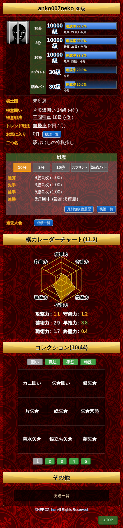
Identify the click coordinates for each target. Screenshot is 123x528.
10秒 (60, 167)
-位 (72, 110)
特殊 (88, 362)
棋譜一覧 (52, 134)
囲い (35, 362)
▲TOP (108, 520)
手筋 (70, 362)
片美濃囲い (44, 110)
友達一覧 (61, 495)
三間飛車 (42, 117)
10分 (22, 167)
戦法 (53, 362)
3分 (41, 167)
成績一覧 (43, 223)
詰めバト (99, 167)
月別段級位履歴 (79, 209)
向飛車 (40, 125)
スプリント (80, 167)
